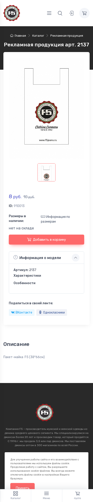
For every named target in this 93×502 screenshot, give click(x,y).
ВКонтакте (24, 312)
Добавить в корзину (49, 240)
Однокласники (54, 312)
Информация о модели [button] (40, 258)
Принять (23, 488)
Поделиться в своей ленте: (31, 303)
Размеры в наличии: (17, 218)
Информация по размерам (55, 219)
